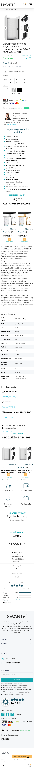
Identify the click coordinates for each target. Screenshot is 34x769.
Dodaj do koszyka (20, 756)
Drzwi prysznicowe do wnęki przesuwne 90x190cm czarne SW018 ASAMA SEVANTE (8, 471)
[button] (32, 229)
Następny (28, 28)
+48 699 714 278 (12, 125)
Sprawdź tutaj (7, 431)
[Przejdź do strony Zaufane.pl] (5, 702)
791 (13, 705)
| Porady (18, 714)
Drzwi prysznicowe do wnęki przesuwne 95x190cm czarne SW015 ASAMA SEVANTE (25, 471)
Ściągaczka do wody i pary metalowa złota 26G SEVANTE (23, 235)
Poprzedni (5, 28)
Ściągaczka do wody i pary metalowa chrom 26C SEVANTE (8, 235)
